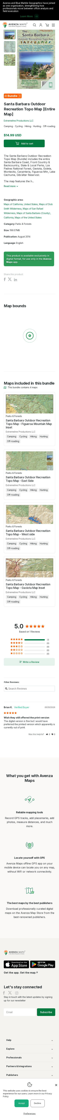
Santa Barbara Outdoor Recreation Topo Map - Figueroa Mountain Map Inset (29, 424)
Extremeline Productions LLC (18, 120)
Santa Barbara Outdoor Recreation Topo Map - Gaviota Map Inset (28, 586)
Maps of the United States (28, 217)
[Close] (56, 1083)
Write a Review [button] (31, 662)
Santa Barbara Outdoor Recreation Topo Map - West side (28, 532)
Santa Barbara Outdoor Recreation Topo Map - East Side (28, 479)
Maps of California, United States (21, 204)
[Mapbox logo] (12, 359)
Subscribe (46, 1012)
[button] (48, 734)
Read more (10, 186)
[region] (29, 336)
